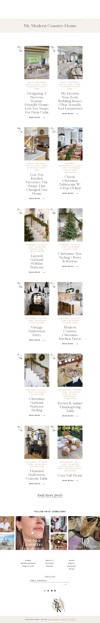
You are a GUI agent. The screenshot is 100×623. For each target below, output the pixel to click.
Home (28, 560)
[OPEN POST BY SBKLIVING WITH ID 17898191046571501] (32, 533)
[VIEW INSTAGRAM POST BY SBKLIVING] (12, 530)
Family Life (28, 566)
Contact (72, 566)
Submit (63, 583)
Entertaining (28, 563)
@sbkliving (59, 511)
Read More (35, 117)
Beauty (50, 560)
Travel (49, 566)
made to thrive (69, 619)
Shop (72, 560)
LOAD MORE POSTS (50, 495)
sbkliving (6, 518)
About (71, 563)
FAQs (72, 569)
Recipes (49, 563)
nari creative (54, 619)
